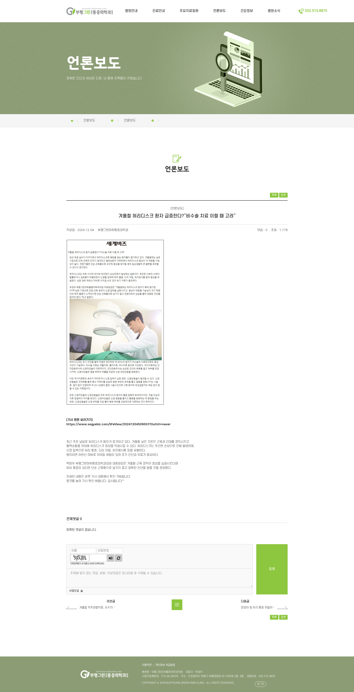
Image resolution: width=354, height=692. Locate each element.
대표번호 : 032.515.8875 (261, 676)
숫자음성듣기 (110, 558)
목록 (274, 195)
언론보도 (219, 11)
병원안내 (131, 11)
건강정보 (246, 11)
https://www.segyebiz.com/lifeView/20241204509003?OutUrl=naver (118, 424)
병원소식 (274, 11)
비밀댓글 (74, 590)
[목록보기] (177, 604)
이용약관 (147, 665)
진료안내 (158, 11)
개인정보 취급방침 (165, 665)
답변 (283, 195)
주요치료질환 (189, 11)
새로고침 (118, 558)
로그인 (260, 684)
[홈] (71, 120)
